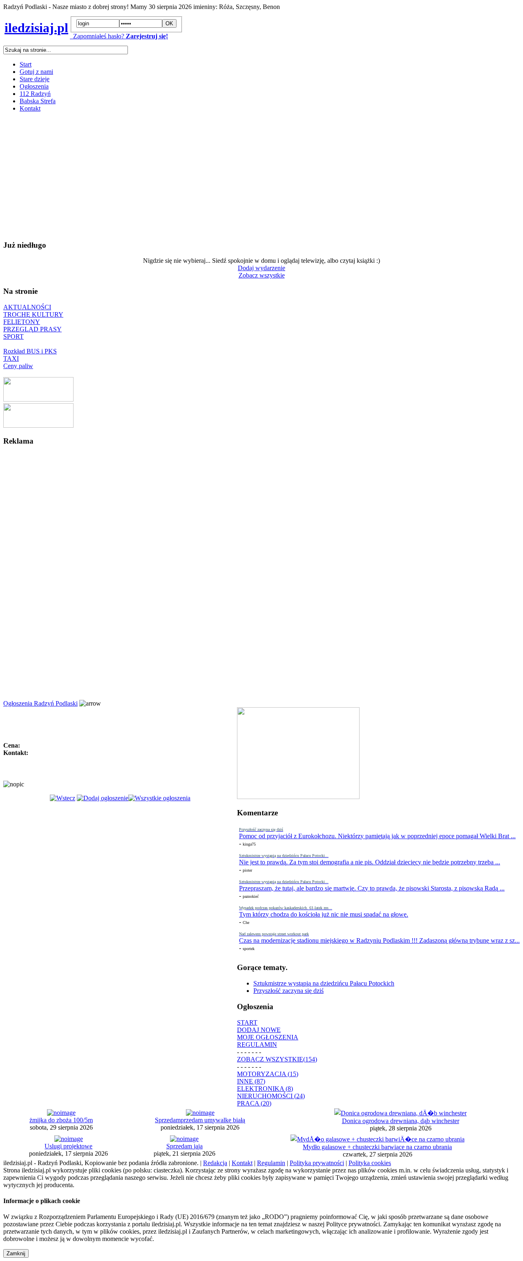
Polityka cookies (370, 1162)
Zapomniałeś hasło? (97, 36)
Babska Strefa (38, 101)
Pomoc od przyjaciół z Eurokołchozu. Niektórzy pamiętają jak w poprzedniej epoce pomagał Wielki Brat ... (377, 836)
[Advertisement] (248, 176)
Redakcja (215, 1162)
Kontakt (30, 108)
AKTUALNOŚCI (27, 307)
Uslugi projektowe (68, 1146)
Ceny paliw (18, 365)
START (247, 1022)
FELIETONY (21, 321)
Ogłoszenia (34, 86)
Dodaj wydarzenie (261, 267)
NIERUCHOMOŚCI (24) (271, 1095)
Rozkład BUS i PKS (30, 351)
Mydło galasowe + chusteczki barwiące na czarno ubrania (377, 1146)
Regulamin (271, 1162)
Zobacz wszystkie (262, 275)
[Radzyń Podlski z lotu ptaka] (38, 399)
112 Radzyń (35, 93)
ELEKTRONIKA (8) (265, 1088)
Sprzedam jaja (184, 1146)
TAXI (11, 358)
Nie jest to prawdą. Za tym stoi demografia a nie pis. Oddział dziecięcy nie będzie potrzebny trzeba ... (369, 862)
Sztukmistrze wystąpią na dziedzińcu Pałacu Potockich (323, 983)
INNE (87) (251, 1081)
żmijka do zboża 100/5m (61, 1120)
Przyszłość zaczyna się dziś (288, 990)
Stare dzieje (34, 78)
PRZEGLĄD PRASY (32, 329)
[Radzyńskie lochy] (38, 425)
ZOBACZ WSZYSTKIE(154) (277, 1059)
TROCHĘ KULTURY (33, 314)
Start (25, 64)
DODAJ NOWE (259, 1029)
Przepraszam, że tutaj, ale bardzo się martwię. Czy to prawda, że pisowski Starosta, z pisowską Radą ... (372, 888)
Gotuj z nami (36, 71)
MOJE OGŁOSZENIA (267, 1037)
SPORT (13, 336)
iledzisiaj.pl (36, 27)
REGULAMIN (257, 1044)
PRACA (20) (254, 1103)
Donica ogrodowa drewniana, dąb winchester (400, 1120)
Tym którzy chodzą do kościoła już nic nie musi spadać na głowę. (323, 914)
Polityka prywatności (317, 1162)
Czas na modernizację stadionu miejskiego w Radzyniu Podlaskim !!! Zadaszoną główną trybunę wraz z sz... (379, 940)
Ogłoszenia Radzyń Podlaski (40, 703)
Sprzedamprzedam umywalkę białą (200, 1120)
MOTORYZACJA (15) (267, 1073)
